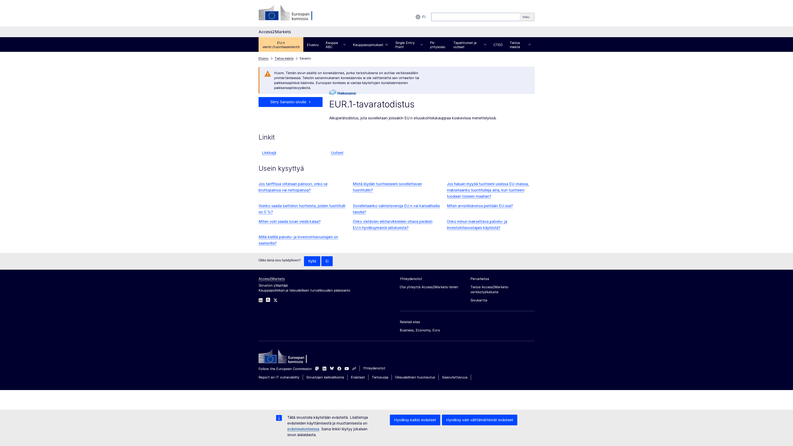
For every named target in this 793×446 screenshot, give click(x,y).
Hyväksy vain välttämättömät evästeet (479, 420)
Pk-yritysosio (437, 45)
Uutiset (337, 153)
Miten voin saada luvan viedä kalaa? (290, 221)
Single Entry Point (405, 45)
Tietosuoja (380, 377)
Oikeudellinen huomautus (415, 377)
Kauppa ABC (332, 45)
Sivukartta (478, 300)
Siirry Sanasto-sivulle (288, 102)
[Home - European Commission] (288, 357)
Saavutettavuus (455, 377)
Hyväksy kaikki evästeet (415, 420)
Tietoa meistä (515, 45)
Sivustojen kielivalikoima (325, 377)
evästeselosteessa (303, 429)
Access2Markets (272, 279)
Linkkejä (269, 153)
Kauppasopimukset (368, 45)
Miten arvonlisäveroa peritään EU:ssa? (480, 206)
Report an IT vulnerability (279, 377)
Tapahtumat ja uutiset (464, 45)
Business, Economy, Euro (420, 330)
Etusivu (313, 45)
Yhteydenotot (374, 368)
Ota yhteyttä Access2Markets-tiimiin (429, 287)
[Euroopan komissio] (292, 13)
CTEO (498, 45)
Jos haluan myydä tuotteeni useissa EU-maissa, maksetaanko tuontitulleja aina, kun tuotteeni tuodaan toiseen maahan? (488, 190)
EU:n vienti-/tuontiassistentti (281, 45)
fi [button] (423, 17)
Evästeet (358, 377)
